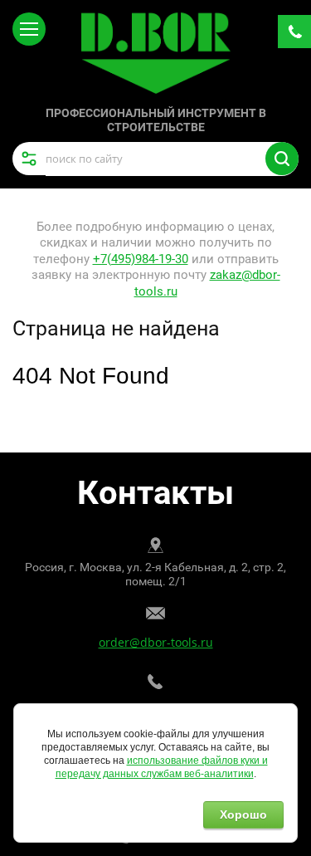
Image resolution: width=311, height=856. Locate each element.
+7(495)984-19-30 (140, 259)
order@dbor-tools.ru (156, 642)
